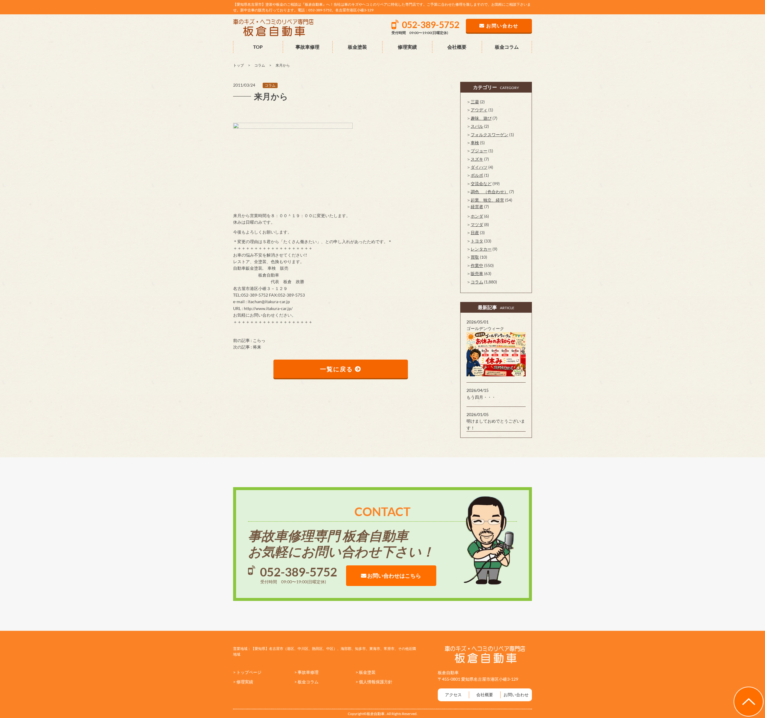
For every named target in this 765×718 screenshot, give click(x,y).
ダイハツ (479, 167)
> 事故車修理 (306, 672)
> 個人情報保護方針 (374, 681)
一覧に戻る (337, 368)
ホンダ (477, 216)
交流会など (481, 183)
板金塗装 (357, 47)
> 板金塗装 (366, 672)
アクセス (453, 694)
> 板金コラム (306, 681)
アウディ (479, 109)
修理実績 (407, 47)
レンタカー (481, 248)
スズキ (477, 159)
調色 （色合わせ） (489, 191)
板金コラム (507, 47)
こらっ (259, 340)
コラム (270, 85)
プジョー (479, 150)
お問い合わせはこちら (393, 575)
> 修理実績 (243, 681)
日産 (475, 232)
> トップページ (247, 672)
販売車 (477, 273)
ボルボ (477, 175)
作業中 (477, 265)
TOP (258, 47)
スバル (477, 126)
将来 (257, 346)
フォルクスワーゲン (489, 134)
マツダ (477, 224)
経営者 (477, 206)
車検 (475, 142)
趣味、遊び (481, 118)
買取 (475, 257)
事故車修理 (307, 47)
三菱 (475, 101)
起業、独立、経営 (487, 199)
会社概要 (456, 47)
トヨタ (477, 240)
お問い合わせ (516, 694)
